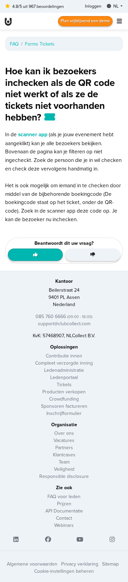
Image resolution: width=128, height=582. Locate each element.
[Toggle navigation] (119, 21)
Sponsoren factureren (64, 406)
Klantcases (64, 454)
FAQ (14, 43)
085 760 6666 (64, 316)
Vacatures (64, 440)
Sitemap (110, 563)
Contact (64, 518)
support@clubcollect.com (64, 323)
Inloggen (93, 6)
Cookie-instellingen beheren (64, 571)
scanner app (32, 134)
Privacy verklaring (79, 563)
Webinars (64, 525)
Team (64, 461)
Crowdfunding (64, 398)
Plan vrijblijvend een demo (85, 21)
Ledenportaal (64, 377)
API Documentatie (64, 510)
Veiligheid (64, 469)
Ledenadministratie (64, 370)
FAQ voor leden (64, 496)
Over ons (64, 433)
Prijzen (64, 503)
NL (115, 6)
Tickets (64, 384)
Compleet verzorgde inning (64, 362)
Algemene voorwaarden (32, 563)
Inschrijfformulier (64, 413)
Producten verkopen (64, 391)
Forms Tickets (40, 43)
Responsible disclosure (64, 476)
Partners (64, 447)
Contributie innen (64, 355)
